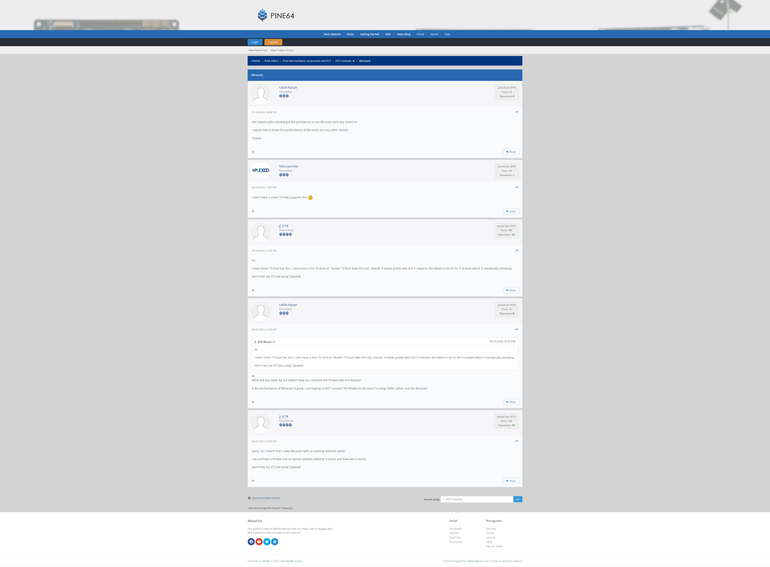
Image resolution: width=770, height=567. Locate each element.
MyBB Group (293, 561)
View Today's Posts (282, 50)
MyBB (266, 561)
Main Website (332, 34)
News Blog (403, 34)
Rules (350, 34)
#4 (517, 329)
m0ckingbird (474, 561)
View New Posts (257, 50)
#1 (517, 111)
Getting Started (369, 34)
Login (255, 42)
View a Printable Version (266, 498)
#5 (517, 440)
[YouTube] (259, 542)
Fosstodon (456, 542)
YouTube (455, 537)
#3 (517, 250)
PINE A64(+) (271, 61)
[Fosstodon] (274, 542)
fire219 (518, 561)
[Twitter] (267, 542)
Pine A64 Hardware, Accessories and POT (307, 61)
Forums (491, 528)
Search (434, 34)
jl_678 (283, 226)
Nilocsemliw (288, 166)
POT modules (343, 61)
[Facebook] (251, 542)
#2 (517, 187)
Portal (420, 34)
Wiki (388, 34)
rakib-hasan (288, 87)
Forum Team (494, 546)
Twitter (454, 533)
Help (447, 34)
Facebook (455, 528)
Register (273, 42)
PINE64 (255, 61)
